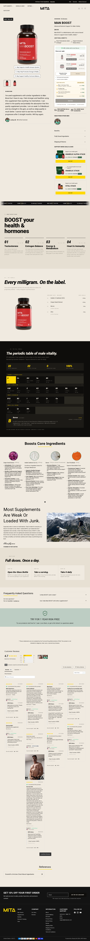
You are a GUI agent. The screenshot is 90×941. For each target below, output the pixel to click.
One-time (78, 73)
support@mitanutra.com (66, 920)
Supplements (21, 914)
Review (47, 923)
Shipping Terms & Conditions (50, 928)
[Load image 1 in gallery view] (7, 83)
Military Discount (82, 1)
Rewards (75, 1)
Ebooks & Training (22, 919)
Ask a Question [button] (67, 667)
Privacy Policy (49, 918)
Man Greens (20, 912)
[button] (8, 6)
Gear (19, 921)
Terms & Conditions (50, 932)
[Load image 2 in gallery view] (15, 83)
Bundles (19, 917)
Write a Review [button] (80, 667)
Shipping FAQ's (49, 925)
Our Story (34, 912)
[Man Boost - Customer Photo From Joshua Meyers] (45, 657)
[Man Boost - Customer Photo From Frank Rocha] (40, 657)
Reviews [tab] (7, 669)
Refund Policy (49, 921)
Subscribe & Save (63, 74)
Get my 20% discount (77, 894)
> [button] (45, 854)
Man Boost (8, 694)
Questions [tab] (17, 669)
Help (70, 1)
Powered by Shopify (70, 938)
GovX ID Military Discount (49, 915)
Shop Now (52, 1)
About (47, 912)
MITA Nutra (83, 938)
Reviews (34, 914)
